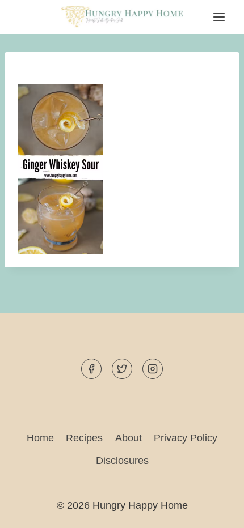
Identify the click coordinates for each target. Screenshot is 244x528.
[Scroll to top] (215, 510)
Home (40, 438)
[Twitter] (122, 369)
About (128, 438)
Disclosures (122, 460)
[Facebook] (91, 369)
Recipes (84, 438)
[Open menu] (218, 17)
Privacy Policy (185, 438)
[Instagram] (152, 369)
